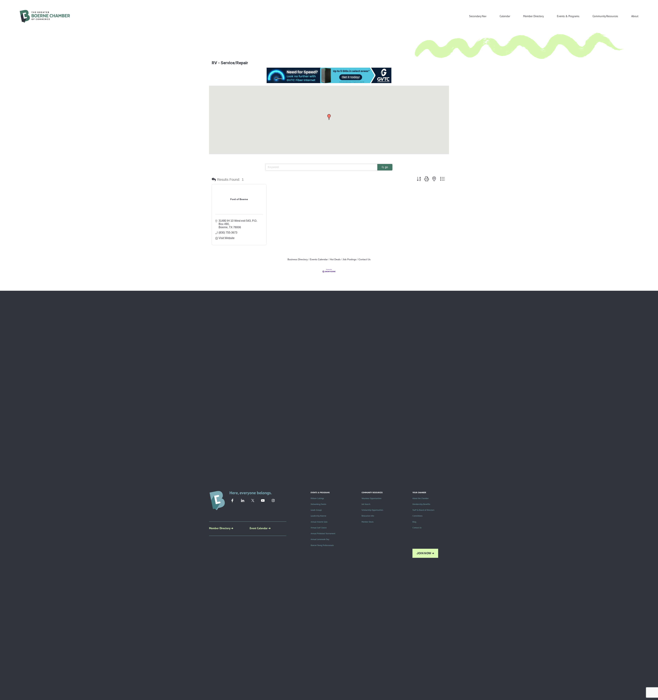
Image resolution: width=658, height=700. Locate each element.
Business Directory (298, 259)
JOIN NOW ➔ (425, 553)
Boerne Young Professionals (322, 545)
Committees (417, 516)
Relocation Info (368, 516)
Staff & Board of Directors (423, 510)
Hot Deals (335, 259)
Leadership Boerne (318, 516)
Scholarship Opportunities (372, 510)
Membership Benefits (421, 504)
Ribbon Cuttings (317, 498)
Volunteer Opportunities (371, 498)
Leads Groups (316, 510)
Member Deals (368, 522)
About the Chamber (420, 498)
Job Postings (349, 259)
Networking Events (318, 504)
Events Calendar (319, 259)
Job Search (366, 504)
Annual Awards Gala (319, 522)
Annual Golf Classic (319, 527)
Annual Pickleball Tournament (323, 533)
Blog (414, 522)
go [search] (386, 167)
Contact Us (364, 259)
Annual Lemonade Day (320, 539)
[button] (329, 117)
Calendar (505, 16)
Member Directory (533, 16)
